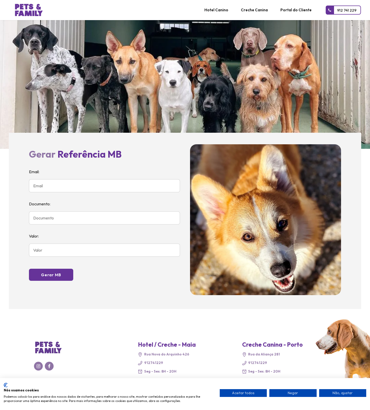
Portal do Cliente (296, 10)
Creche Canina (254, 10)
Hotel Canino (216, 10)
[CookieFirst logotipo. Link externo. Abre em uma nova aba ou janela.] (6, 385)
